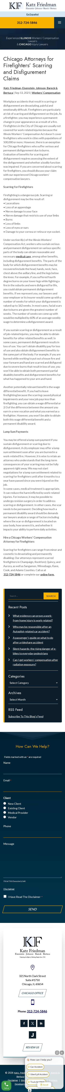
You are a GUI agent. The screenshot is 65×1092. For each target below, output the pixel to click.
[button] (59, 22)
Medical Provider (18, 812)
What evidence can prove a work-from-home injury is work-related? (33, 618)
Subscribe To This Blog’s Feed (25, 716)
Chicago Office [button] (32, 993)
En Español (32, 14)
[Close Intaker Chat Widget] (62, 1053)
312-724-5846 (27, 22)
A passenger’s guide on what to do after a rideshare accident (33, 640)
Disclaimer (9, 888)
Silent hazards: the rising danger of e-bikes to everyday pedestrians (34, 651)
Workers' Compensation (46, 92)
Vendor (12, 817)
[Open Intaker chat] (29, 1090)
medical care (23, 256)
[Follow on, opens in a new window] (32, 1023)
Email (7, 780)
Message (8, 843)
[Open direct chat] (57, 1053)
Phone (7, 826)
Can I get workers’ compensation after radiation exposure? (35, 662)
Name (6, 762)
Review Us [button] (33, 1047)
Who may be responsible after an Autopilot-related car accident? (32, 629)
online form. (47, 574)
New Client (14, 803)
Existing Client (16, 808)
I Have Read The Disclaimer (25, 896)
